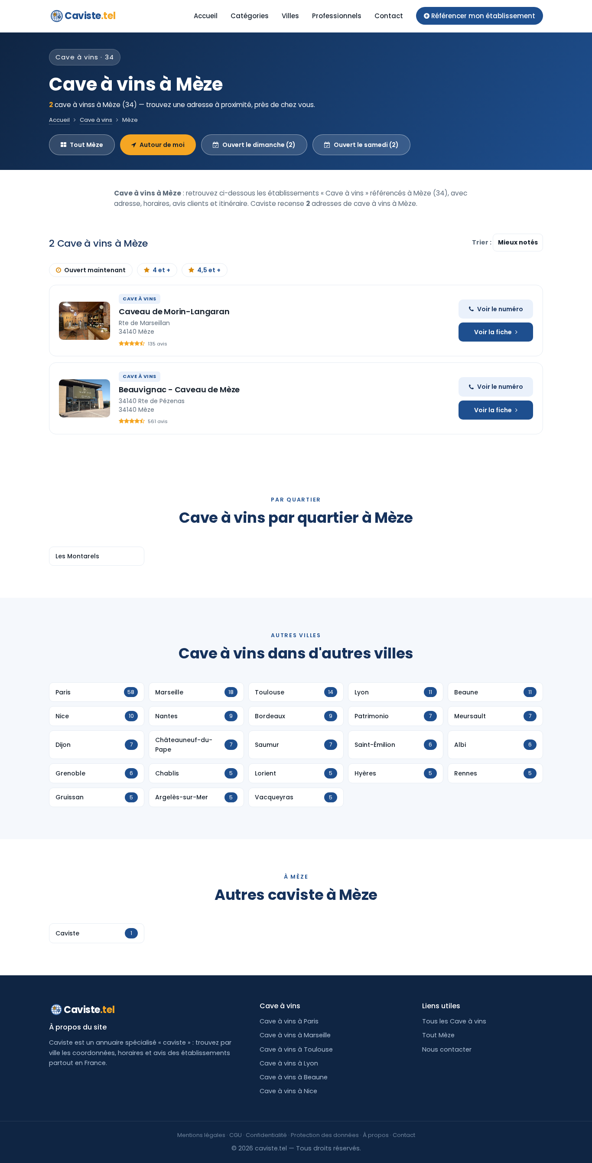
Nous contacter (447, 1049)
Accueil (206, 15)
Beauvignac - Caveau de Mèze (179, 389)
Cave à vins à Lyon (289, 1063)
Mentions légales (201, 1135)
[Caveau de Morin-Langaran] (84, 321)
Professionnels (336, 15)
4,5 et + (209, 270)
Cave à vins (96, 120)
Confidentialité (266, 1135)
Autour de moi (162, 144)
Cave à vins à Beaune (294, 1077)
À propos (376, 1135)
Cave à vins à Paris (289, 1021)
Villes (290, 15)
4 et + (161, 270)
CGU (235, 1135)
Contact (388, 15)
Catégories (250, 15)
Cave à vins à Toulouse (296, 1049)
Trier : (482, 242)
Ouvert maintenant (95, 270)
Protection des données (325, 1135)
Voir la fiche (493, 332)
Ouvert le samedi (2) (366, 144)
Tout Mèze (86, 144)
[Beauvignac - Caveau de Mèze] (84, 398)
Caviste (90, 16)
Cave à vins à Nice (288, 1091)
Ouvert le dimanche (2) (259, 144)
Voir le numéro (500, 309)
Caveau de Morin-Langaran (174, 311)
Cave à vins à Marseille (295, 1035)
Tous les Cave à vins (454, 1021)
